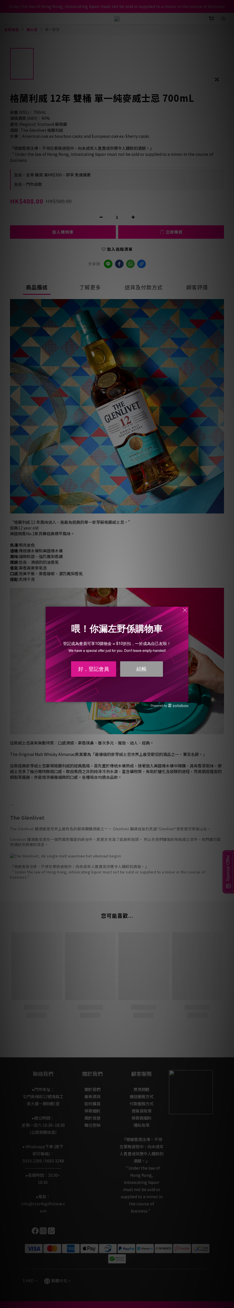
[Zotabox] (184, 696)
